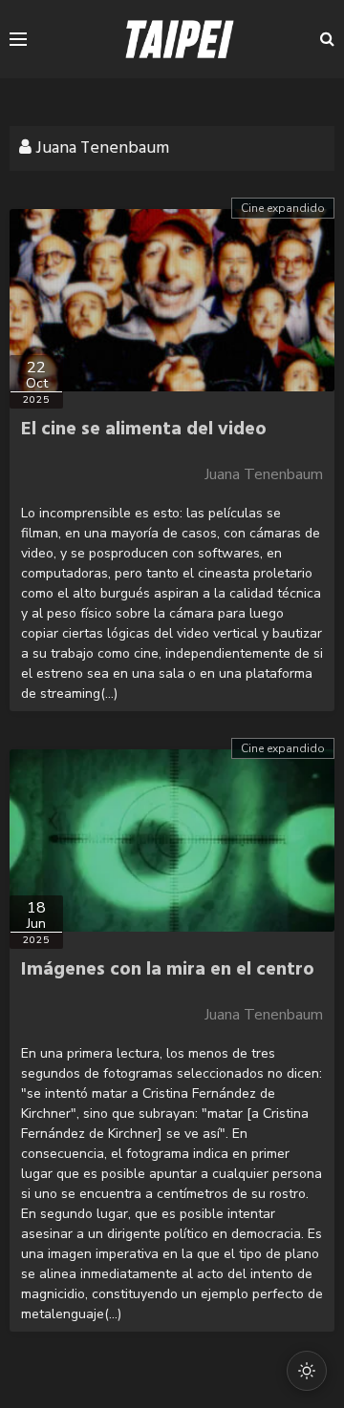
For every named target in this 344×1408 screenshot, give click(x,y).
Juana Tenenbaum (263, 474)
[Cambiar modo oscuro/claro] (307, 1371)
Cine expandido (283, 208)
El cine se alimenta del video (144, 429)
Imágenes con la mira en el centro (167, 970)
